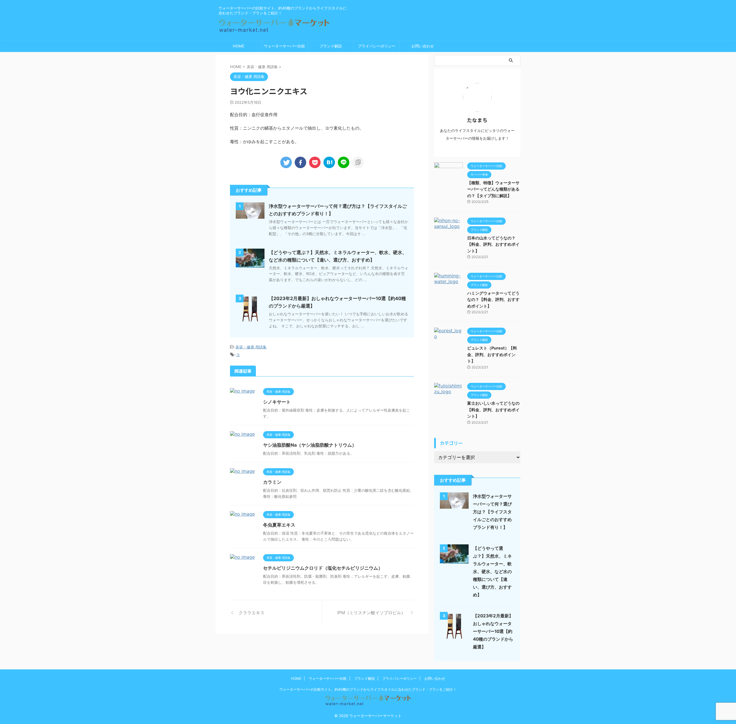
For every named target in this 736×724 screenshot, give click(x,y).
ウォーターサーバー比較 (284, 46)
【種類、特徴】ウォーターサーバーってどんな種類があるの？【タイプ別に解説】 (493, 189)
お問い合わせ (422, 46)
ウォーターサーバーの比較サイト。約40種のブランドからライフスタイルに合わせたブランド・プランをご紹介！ (368, 689)
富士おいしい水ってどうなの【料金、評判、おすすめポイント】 (493, 409)
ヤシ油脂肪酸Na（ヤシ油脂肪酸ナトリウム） (309, 445)
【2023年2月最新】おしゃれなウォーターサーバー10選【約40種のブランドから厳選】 (493, 631)
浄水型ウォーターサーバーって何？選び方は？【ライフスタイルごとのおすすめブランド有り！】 (492, 511)
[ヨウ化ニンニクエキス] (329, 162)
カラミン (272, 482)
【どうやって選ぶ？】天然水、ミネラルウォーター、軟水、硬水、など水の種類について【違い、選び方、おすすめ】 (492, 572)
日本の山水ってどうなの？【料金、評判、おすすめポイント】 (493, 244)
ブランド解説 (330, 46)
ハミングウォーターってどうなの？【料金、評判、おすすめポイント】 (493, 299)
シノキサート (277, 402)
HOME (238, 46)
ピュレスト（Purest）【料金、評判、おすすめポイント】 (492, 354)
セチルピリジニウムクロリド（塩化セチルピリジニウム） (323, 568)
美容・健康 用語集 (251, 347)
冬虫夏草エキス (279, 525)
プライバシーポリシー (376, 46)
